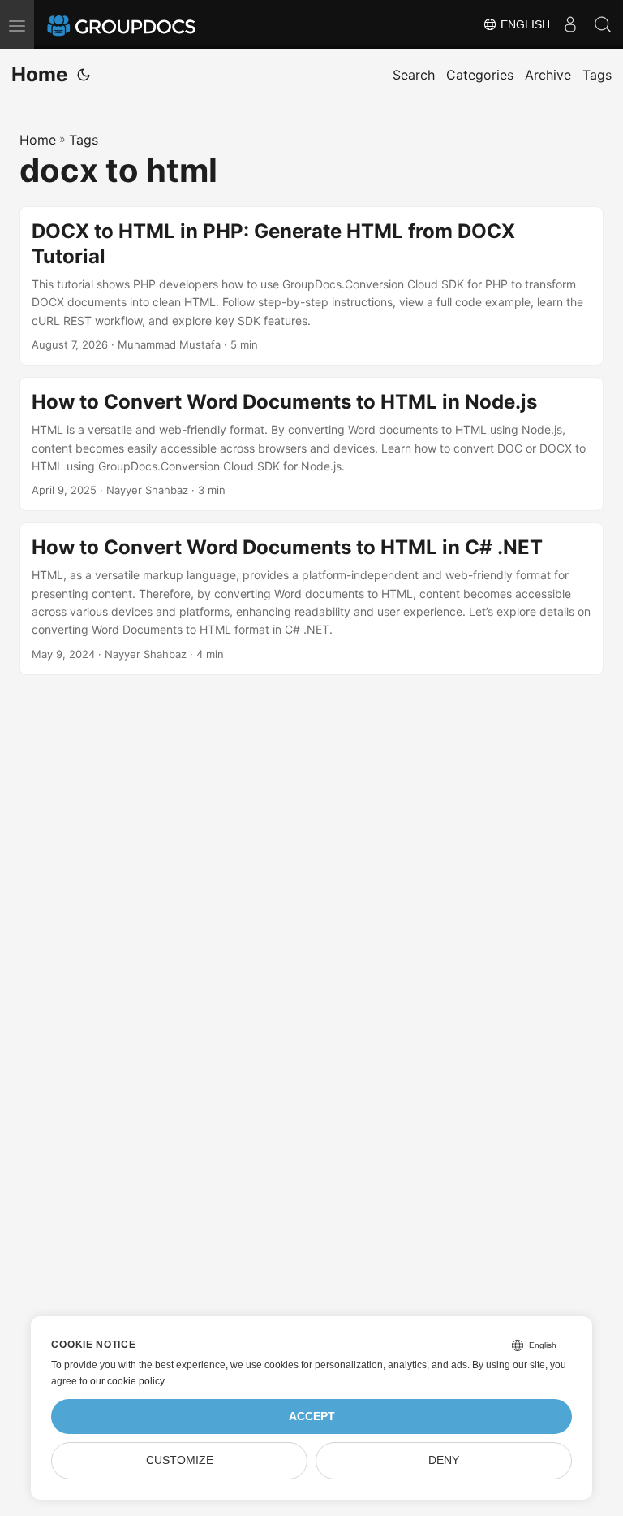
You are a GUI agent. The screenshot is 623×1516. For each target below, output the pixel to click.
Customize (179, 1460)
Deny (443, 1460)
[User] (570, 24)
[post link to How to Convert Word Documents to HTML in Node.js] (311, 444)
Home (39, 74)
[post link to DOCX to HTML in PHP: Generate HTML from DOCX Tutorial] (311, 286)
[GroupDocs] (143, 24)
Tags (83, 140)
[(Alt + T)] (83, 74)
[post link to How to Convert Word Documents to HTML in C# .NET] (311, 598)
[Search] (602, 24)
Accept (312, 1416)
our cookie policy (127, 1381)
